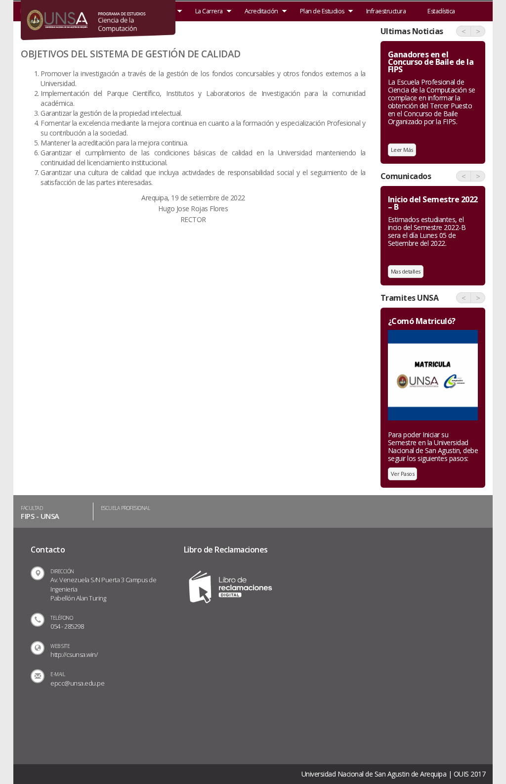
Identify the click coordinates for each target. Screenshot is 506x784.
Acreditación (261, 11)
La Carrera (209, 11)
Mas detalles (406, 271)
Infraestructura (386, 11)
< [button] (464, 31)
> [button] (478, 31)
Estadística (441, 11)
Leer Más (402, 149)
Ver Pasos (403, 473)
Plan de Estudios (322, 11)
